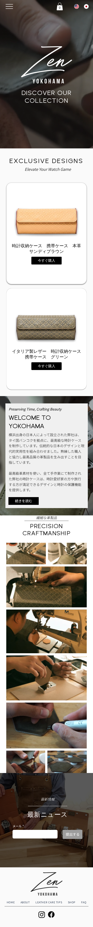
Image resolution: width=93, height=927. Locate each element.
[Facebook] (51, 914)
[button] (59, 6)
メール (18, 826)
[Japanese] (85, 6)
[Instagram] (41, 914)
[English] (75, 6)
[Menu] (9, 6)
